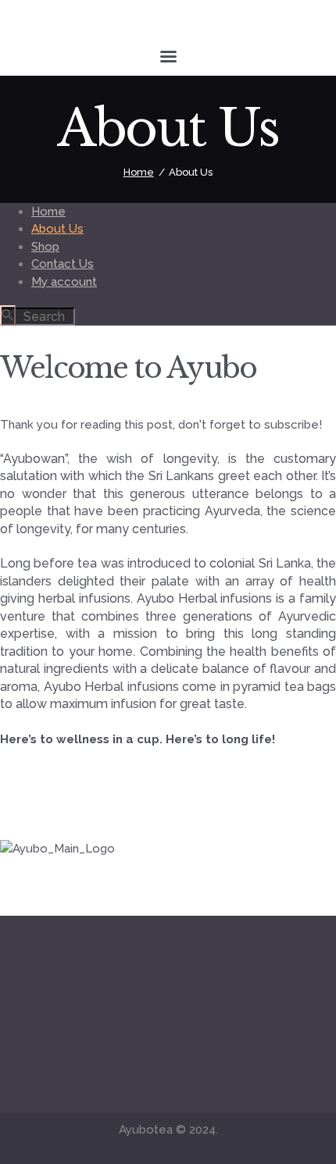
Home (138, 172)
